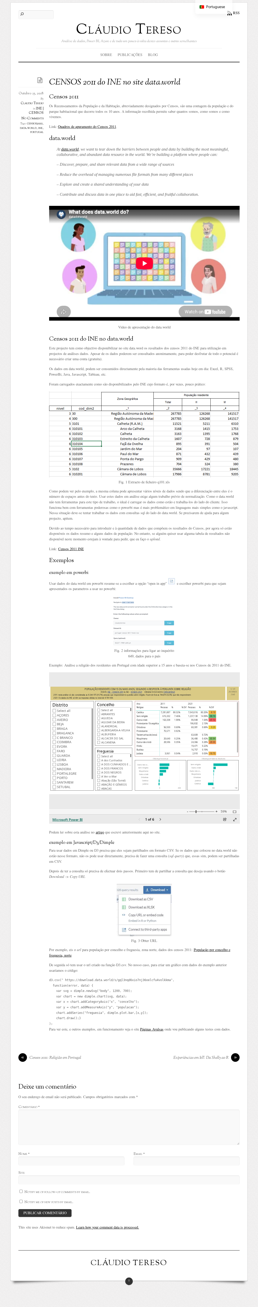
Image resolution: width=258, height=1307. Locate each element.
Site (21, 1172)
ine (40, 128)
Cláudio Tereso (32, 103)
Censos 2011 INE (71, 548)
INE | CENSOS (36, 110)
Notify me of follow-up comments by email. (57, 1191)
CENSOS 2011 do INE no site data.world (114, 83)
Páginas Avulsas (152, 1029)
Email (139, 1153)
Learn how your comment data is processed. (107, 1227)
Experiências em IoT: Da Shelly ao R (205, 1058)
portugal (37, 132)
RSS (236, 12)
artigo (100, 832)
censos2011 (35, 123)
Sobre (106, 54)
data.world (28, 128)
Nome (23, 1153)
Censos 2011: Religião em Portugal (51, 1058)
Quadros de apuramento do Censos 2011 (87, 126)
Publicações (130, 54)
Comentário (29, 1106)
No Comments (32, 118)
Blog (153, 54)
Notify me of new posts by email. (48, 1202)
